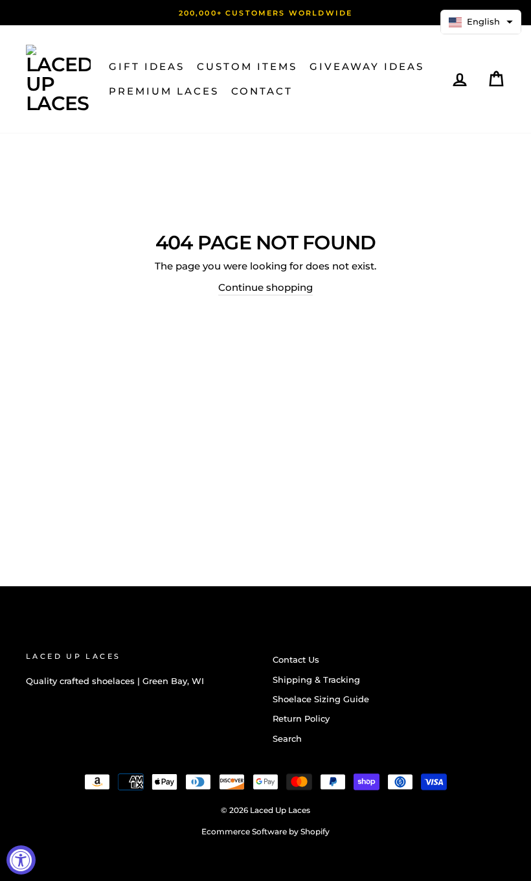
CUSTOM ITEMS (247, 66)
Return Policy (301, 719)
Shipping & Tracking (316, 680)
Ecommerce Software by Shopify (265, 831)
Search (287, 739)
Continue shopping (265, 287)
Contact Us (296, 660)
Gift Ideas (147, 66)
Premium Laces (164, 91)
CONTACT (262, 91)
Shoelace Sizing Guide (321, 699)
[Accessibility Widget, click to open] (21, 860)
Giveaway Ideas (367, 66)
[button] (481, 22)
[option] (265, 12)
